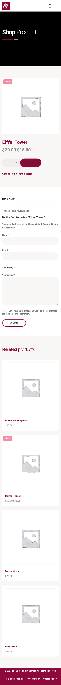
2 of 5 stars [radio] (24, 266)
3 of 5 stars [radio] (28, 266)
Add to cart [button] (32, 399)
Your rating (8, 268)
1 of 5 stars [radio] (19, 266)
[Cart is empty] (50, 6)
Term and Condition (14, 679)
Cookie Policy (50, 679)
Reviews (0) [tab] (8, 198)
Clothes (20, 173)
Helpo (29, 173)
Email (5, 250)
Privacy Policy (33, 679)
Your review (8, 275)
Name (5, 235)
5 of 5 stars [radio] (38, 266)
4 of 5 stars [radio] (33, 266)
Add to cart (33, 163)
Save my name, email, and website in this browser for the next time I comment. (29, 312)
